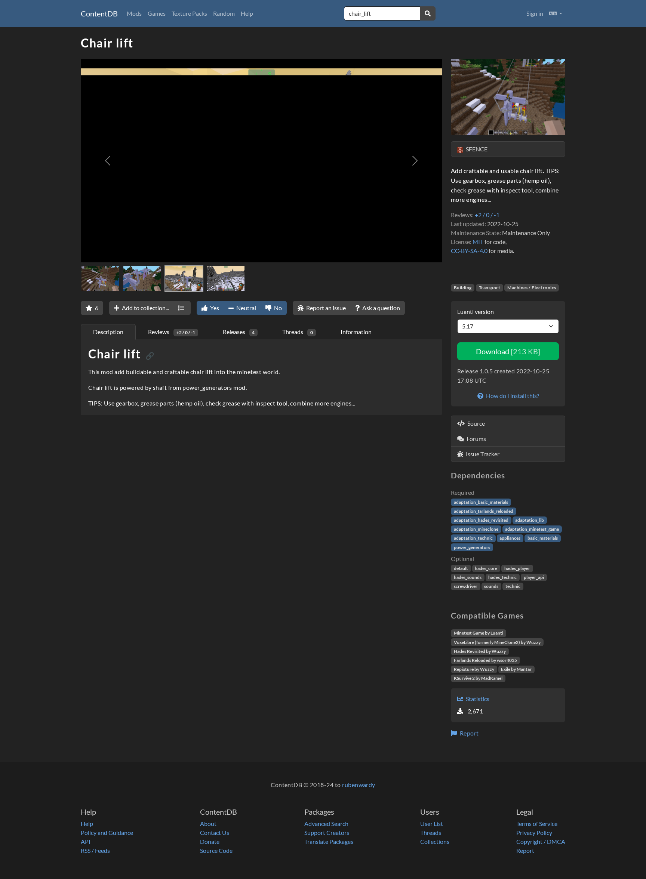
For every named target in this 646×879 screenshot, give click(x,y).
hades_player (517, 568)
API (85, 841)
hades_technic (502, 577)
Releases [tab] (239, 331)
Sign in (534, 13)
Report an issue (325, 307)
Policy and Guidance (107, 832)
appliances (509, 538)
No (277, 307)
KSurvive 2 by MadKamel (478, 678)
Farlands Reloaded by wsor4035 (485, 660)
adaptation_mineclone (476, 529)
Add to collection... (145, 307)
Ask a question (380, 307)
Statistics (477, 698)
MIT (478, 241)
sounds (491, 586)
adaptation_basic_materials (481, 502)
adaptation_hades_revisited (481, 520)
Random (224, 13)
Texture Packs (189, 13)
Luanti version (475, 311)
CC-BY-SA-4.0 (469, 250)
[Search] (428, 13)
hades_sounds (468, 577)
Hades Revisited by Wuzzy (480, 651)
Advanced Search (326, 823)
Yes (214, 307)
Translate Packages (328, 841)
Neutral (245, 307)
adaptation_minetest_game (532, 529)
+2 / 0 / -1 (487, 214)
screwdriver (465, 586)
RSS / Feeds (95, 850)
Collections (434, 841)
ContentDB (99, 13)
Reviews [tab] (171, 331)
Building (463, 287)
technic (512, 586)
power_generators (472, 547)
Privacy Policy (534, 832)
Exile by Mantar (516, 669)
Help (247, 13)
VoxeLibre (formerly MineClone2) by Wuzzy (497, 642)
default (461, 568)
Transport (489, 287)
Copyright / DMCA (540, 841)
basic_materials (542, 538)
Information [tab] (356, 331)
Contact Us (214, 832)
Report (468, 733)
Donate (209, 841)
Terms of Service (536, 823)
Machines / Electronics (531, 287)
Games (157, 13)
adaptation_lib (529, 520)
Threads (430, 832)
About (208, 823)
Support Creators (326, 832)
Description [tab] (108, 331)
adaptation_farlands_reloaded (483, 511)
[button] (555, 13)
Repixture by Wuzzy (474, 669)
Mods (134, 13)
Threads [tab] (297, 331)
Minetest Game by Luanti (478, 633)
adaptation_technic (473, 538)
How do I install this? (512, 395)
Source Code (216, 850)
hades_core (486, 568)
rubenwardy (358, 784)
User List (431, 823)
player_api (534, 577)
